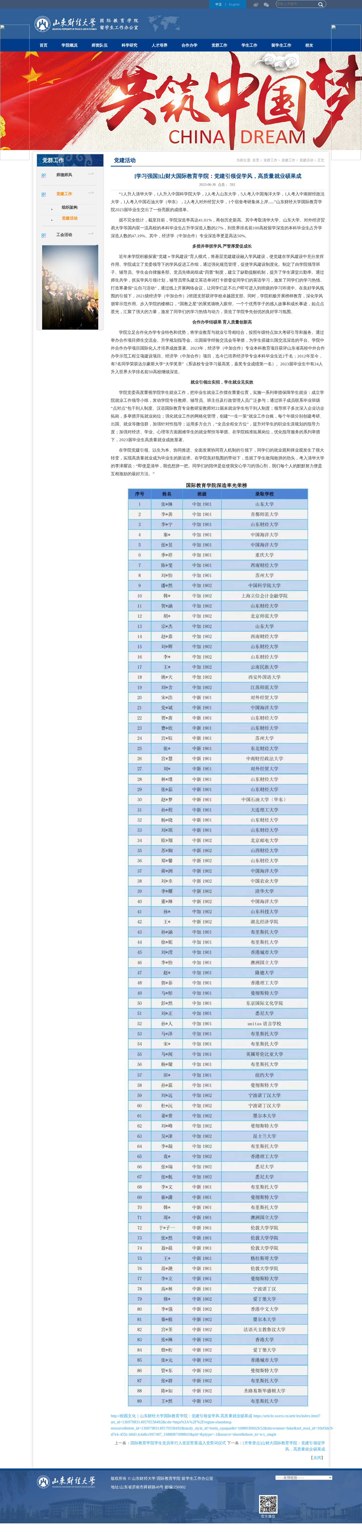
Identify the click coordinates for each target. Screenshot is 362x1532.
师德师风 (64, 175)
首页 (44, 45)
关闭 (317, 1458)
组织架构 (70, 207)
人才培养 (160, 45)
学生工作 (250, 45)
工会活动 (64, 235)
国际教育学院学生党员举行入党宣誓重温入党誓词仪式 (178, 1443)
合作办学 (189, 45)
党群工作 (220, 45)
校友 (309, 45)
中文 (218, 4)
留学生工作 (281, 45)
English (234, 4)
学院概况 (70, 45)
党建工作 (64, 194)
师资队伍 (100, 45)
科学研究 (130, 45)
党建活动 (70, 218)
